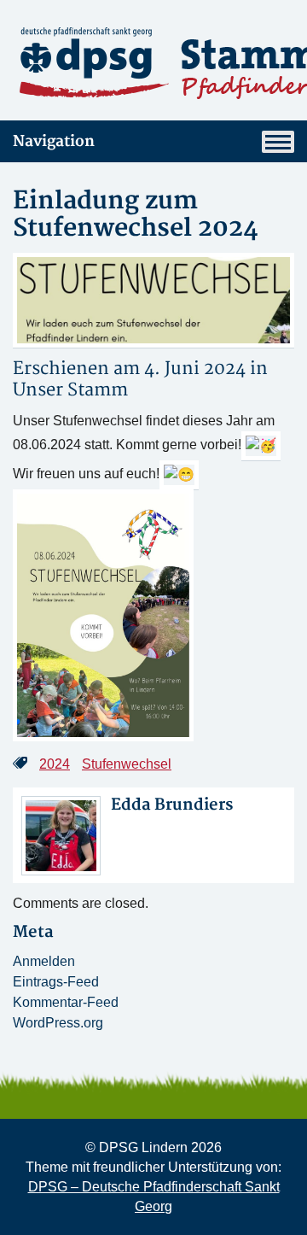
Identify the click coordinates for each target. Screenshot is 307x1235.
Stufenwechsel (126, 764)
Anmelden (44, 961)
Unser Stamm (70, 390)
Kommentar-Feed (66, 1002)
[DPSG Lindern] (153, 63)
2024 (54, 764)
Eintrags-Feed (56, 982)
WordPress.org (58, 1023)
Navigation (54, 141)
